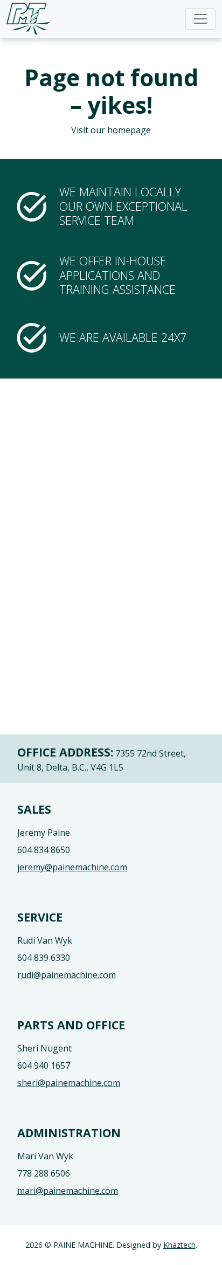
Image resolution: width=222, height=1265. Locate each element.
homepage (129, 130)
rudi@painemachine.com (66, 975)
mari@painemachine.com (67, 1191)
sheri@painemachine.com (68, 1083)
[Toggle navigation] (200, 19)
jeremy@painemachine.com (72, 867)
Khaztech (179, 1245)
